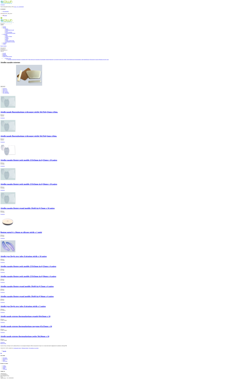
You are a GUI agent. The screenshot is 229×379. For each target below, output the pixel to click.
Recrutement (5, 358)
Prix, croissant (5, 91)
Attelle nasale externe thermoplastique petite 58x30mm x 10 (24, 336)
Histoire (6, 37)
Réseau (6, 39)
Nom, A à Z (5, 89)
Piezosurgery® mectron (94, 59)
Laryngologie (56, 59)
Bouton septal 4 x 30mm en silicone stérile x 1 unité (21, 232)
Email (4, 367)
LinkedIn (4, 366)
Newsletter (5, 357)
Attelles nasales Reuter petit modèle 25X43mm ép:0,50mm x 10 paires (28, 184)
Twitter (4, 365)
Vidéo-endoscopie (31, 59)
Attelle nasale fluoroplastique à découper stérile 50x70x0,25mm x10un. (29, 112)
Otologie (47, 59)
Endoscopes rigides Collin (64, 59)
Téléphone (5, 369)
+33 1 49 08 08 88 (19, 6)
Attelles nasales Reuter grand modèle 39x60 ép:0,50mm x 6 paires (27, 296)
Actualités (5, 42)
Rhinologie (51, 59)
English (5, 15)
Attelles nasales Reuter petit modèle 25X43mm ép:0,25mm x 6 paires (28, 266)
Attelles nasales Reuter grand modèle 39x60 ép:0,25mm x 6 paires (27, 286)
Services (4, 27)
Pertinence (5, 88)
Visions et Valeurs (8, 36)
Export (6, 31)
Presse (4, 360)
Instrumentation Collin (79, 59)
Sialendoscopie (72, 59)
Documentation (6, 11)
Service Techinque (8, 32)
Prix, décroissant (6, 92)
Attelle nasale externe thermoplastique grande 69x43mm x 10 (25, 316)
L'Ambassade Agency (17, 348)
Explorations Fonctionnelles (40, 59)
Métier (6, 35)
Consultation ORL (24, 59)
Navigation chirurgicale (12, 59)
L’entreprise (5, 34)
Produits (4, 26)
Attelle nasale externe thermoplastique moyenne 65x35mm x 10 (26, 326)
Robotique (19, 59)
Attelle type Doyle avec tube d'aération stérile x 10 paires (23, 256)
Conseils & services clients (10, 33)
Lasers (107, 59)
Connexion (2, 4)
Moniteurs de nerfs (102, 59)
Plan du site (5, 361)
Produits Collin (8, 58)
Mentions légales (25, 348)
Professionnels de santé (9, 30)
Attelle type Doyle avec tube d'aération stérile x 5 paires (23, 306)
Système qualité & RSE (9, 40)
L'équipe (7, 38)
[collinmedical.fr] (6, 22)
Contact (4, 43)
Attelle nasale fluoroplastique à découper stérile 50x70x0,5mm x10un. (28, 136)
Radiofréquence (87, 59)
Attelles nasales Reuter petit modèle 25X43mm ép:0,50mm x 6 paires (28, 276)
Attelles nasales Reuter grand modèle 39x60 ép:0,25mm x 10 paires (27, 208)
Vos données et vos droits (10, 41)
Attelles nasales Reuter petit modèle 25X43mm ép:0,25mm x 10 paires (28, 160)
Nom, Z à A (5, 90)
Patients (6, 28)
